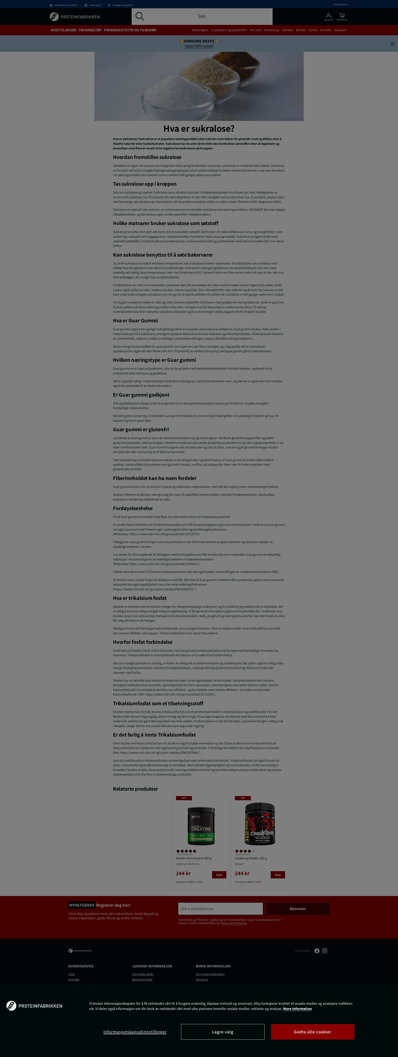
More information (297, 1008)
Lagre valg (223, 1032)
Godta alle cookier (313, 1032)
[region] (199, 1020)
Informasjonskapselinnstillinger (135, 1032)
